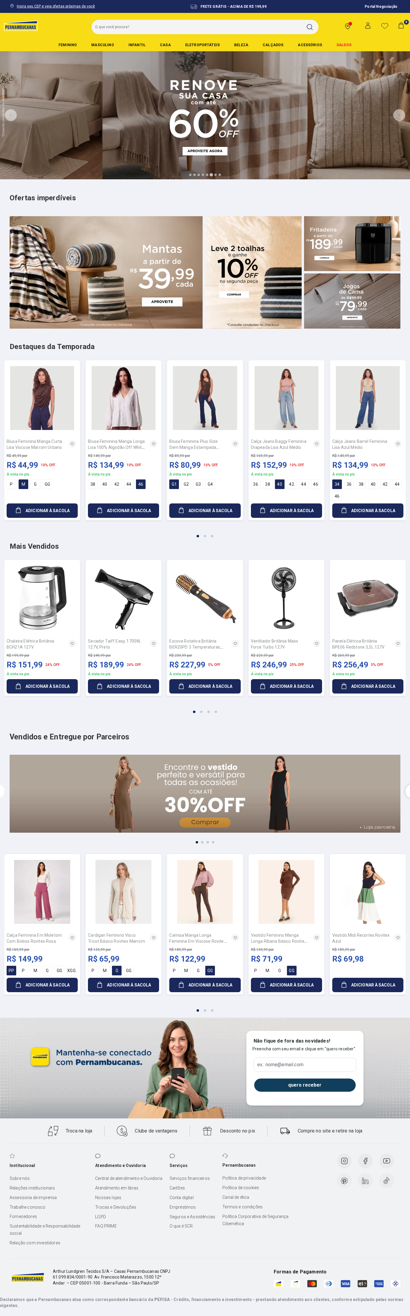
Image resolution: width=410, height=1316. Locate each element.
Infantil (137, 45)
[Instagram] (344, 1160)
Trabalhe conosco (28, 1207)
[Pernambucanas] (21, 25)
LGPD (100, 1216)
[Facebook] (365, 1160)
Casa (165, 45)
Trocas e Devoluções (115, 1207)
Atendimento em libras (116, 1188)
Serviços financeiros (190, 1178)
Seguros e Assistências (193, 1216)
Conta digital (182, 1197)
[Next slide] (399, 115)
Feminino (68, 45)
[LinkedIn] (365, 1180)
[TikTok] (386, 1180)
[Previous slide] (11, 115)
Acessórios (310, 45)
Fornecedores (23, 1216)
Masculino (102, 45)
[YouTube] (386, 1160)
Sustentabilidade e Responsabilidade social (45, 1230)
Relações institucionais (32, 1188)
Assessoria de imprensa (33, 1197)
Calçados (273, 45)
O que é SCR (181, 1226)
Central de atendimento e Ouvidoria (128, 1178)
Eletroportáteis (202, 45)
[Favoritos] (384, 26)
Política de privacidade (244, 1178)
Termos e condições (242, 1206)
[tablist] (205, 532)
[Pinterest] (344, 1180)
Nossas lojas (108, 1197)
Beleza (241, 45)
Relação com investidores (35, 1242)
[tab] (190, 175)
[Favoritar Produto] (72, 443)
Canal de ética (235, 1197)
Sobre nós (20, 1178)
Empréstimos (183, 1207)
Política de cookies (240, 1187)
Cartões (177, 1188)
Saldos (343, 45)
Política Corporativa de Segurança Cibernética (255, 1220)
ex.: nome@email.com (280, 1064)
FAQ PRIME (105, 1226)
